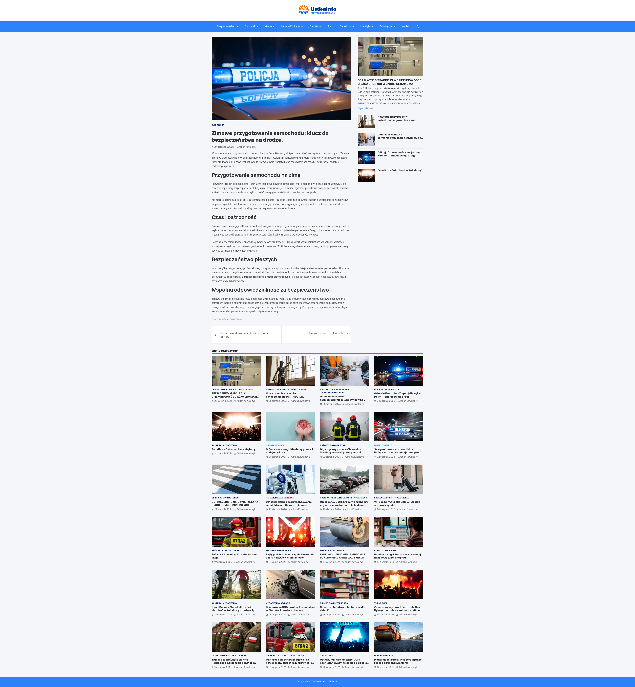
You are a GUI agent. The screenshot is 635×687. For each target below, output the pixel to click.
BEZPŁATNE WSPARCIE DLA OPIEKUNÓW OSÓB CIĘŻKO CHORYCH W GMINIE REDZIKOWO (235, 396)
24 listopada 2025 (224, 147)
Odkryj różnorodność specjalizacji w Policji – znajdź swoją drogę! (399, 154)
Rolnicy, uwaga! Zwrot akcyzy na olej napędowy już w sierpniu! (397, 556)
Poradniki (218, 125)
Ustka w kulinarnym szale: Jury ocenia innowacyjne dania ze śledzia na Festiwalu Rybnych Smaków (343, 663)
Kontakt (406, 26)
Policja (378, 389)
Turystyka (345, 26)
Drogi (236, 498)
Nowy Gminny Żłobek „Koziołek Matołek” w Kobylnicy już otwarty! (233, 609)
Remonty (342, 550)
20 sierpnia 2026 (332, 509)
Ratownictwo (338, 445)
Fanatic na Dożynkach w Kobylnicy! (400, 170)
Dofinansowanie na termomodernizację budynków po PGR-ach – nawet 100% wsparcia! (399, 138)
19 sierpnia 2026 (223, 562)
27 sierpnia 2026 (223, 401)
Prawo (303, 389)
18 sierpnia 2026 (331, 562)
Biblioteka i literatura (334, 603)
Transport (250, 26)
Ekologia (379, 498)
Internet (292, 389)
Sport (330, 26)
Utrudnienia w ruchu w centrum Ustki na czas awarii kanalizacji (244, 335)
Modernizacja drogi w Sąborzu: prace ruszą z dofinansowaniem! (398, 661)
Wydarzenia (230, 445)
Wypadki (285, 603)
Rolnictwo (391, 550)
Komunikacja (327, 550)
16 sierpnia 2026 (386, 614)
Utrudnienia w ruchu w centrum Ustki (326, 333)
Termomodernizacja (332, 392)
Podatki (378, 550)
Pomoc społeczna (231, 389)
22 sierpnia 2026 (332, 456)
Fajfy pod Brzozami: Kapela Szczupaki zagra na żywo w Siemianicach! (290, 556)
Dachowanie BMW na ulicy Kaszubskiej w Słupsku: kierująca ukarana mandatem (290, 610)
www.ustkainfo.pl (327, 681)
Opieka (215, 389)
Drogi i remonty (383, 656)
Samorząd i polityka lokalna (229, 656)
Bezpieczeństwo (226, 26)
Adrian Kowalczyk (247, 147)
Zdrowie (313, 26)
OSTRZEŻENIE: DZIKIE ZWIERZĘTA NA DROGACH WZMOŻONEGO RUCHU (235, 503)
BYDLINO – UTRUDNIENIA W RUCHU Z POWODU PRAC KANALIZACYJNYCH (342, 556)
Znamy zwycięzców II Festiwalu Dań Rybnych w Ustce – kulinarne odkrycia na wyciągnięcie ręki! (398, 610)
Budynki (324, 389)
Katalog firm (386, 26)
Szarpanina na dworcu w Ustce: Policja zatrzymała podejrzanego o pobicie (396, 452)
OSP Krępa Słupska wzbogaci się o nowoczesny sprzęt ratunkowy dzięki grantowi (290, 663)
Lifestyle (365, 26)
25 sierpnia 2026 (278, 401)
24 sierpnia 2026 (386, 401)
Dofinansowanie (340, 389)
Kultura (217, 445)
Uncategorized (275, 445)
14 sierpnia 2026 (331, 667)
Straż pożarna (231, 550)
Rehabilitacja (274, 498)
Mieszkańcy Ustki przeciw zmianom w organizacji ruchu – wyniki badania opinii (344, 505)
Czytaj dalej (363, 108)
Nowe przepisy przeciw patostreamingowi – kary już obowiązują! (396, 120)
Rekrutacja (392, 389)
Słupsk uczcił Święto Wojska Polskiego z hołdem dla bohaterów (234, 661)
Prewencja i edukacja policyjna (285, 656)
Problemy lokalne (341, 498)
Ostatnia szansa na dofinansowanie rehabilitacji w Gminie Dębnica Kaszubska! (289, 505)
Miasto (268, 26)
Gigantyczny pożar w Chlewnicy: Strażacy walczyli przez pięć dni (340, 451)
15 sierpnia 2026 (223, 667)
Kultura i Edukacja (290, 26)
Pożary (324, 445)
